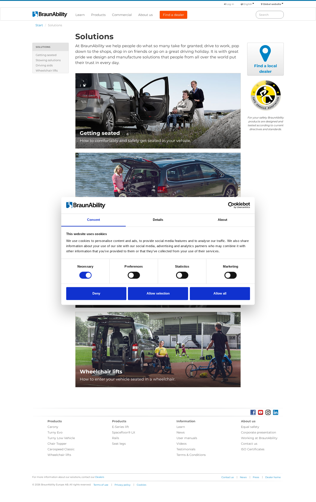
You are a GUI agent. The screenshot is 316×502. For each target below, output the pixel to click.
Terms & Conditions (191, 455)
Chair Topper (57, 443)
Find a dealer (173, 15)
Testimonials (185, 449)
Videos (181, 443)
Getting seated (46, 55)
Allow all (219, 293)
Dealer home (273, 477)
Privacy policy (122, 484)
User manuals (186, 438)
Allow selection (158, 293)
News (180, 432)
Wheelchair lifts (47, 70)
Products (98, 15)
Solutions (43, 46)
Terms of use (101, 484)
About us (145, 15)
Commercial (122, 15)
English (247, 4)
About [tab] (222, 219)
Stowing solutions (48, 60)
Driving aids (44, 65)
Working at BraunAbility (259, 438)
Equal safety (250, 427)
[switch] (134, 275)
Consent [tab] (93, 219)
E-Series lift (120, 427)
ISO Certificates (252, 449)
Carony (53, 427)
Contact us (249, 443)
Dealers (99, 477)
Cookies (141, 484)
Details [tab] (158, 219)
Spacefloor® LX (123, 432)
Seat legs (119, 443)
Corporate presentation (258, 432)
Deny (96, 293)
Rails (115, 438)
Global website (272, 4)
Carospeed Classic (61, 449)
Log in (230, 4)
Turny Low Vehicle (61, 438)
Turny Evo (55, 432)
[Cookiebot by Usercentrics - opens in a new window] (231, 205)
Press (256, 477)
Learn (80, 15)
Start (39, 25)
